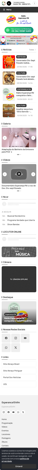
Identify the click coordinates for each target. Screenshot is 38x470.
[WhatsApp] (18, 412)
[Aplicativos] (34, 3)
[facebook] (6, 338)
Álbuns (4, 442)
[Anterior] (3, 40)
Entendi (19, 466)
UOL (5, 384)
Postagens (6, 438)
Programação (7, 423)
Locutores (6, 434)
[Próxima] (35, 40)
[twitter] (15, 347)
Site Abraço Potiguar (12, 370)
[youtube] (25, 338)
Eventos (5, 430)
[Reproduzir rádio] (9, 3)
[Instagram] (4, 412)
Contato (5, 445)
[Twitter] (23, 412)
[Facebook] (9, 412)
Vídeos (4, 427)
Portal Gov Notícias (12, 377)
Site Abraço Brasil (11, 364)
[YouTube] (13, 412)
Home (4, 419)
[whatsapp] (6, 347)
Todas (31, 50)
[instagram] (15, 338)
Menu (8, 9)
